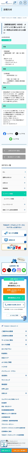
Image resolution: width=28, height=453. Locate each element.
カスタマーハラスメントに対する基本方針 (13, 427)
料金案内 (4, 353)
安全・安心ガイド (7, 406)
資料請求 (4, 384)
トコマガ (4, 367)
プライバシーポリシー (8, 424)
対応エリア (5, 358)
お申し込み (5, 389)
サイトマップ (6, 380)
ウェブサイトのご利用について (10, 399)
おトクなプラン (6, 349)
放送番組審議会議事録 (8, 410)
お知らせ (19, 17)
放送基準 (4, 402)
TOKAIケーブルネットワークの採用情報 (13, 435)
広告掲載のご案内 (7, 431)
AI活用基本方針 (6, 417)
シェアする (10, 134)
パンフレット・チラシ (9, 371)
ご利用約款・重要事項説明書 (10, 420)
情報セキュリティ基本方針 (9, 413)
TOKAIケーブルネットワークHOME (9, 17)
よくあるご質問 (6, 362)
